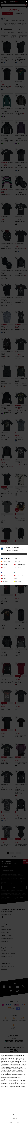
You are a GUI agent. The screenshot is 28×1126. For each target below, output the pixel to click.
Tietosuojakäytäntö (21, 1088)
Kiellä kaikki (14, 1118)
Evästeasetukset (16, 1086)
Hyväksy (14, 1114)
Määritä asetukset (14, 1122)
